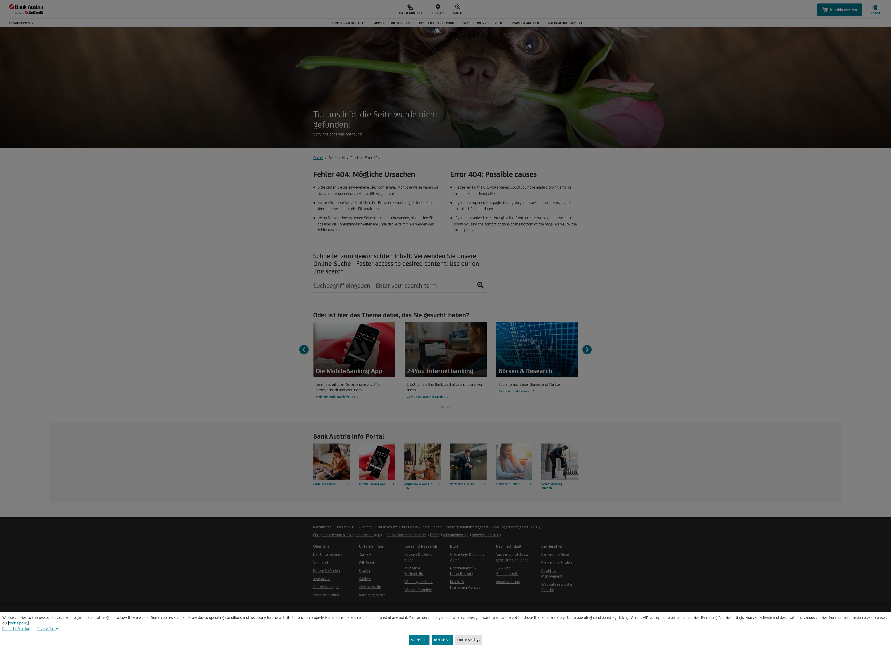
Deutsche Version (16, 628)
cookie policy (18, 623)
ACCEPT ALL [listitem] (419, 640)
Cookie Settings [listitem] (468, 640)
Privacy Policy (47, 628)
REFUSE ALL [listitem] (442, 640)
